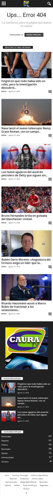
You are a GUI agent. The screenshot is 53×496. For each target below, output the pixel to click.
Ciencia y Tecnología (20, 475)
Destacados (6, 437)
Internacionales (7, 457)
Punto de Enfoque (30, 485)
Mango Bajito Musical (28, 482)
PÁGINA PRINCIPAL (34, 35)
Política (4, 445)
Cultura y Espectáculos (39, 475)
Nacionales (5, 449)
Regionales (44, 485)
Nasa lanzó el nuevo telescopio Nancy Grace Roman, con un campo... (26, 129)
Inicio (7, 475)
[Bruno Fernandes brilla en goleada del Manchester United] (26, 200)
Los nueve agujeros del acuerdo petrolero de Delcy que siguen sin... (24, 173)
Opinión (4, 453)
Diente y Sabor (37, 479)
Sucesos (5, 462)
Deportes (5, 441)
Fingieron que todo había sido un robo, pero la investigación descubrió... (23, 84)
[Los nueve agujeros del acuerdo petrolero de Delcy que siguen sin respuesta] (26, 156)
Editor (3, 91)
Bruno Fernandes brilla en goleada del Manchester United (24, 217)
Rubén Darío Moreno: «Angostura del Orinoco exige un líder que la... (26, 261)
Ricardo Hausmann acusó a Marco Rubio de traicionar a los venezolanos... (23, 307)
